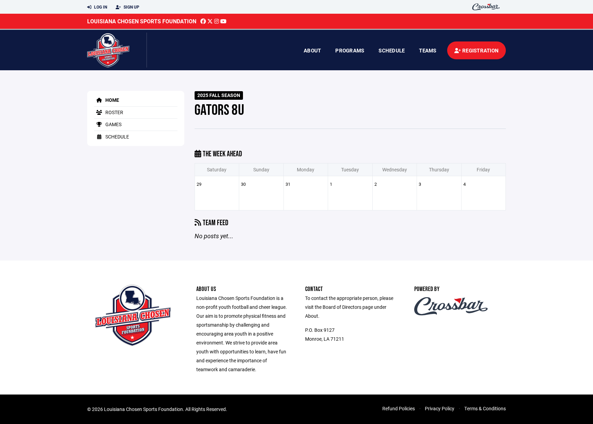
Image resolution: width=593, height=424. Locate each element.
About (312, 50)
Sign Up (131, 7)
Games (112, 124)
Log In (100, 7)
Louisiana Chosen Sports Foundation (141, 21)
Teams (427, 50)
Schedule (392, 50)
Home (111, 100)
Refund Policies (398, 408)
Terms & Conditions (485, 408)
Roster (113, 112)
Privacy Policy (439, 408)
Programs (349, 50)
